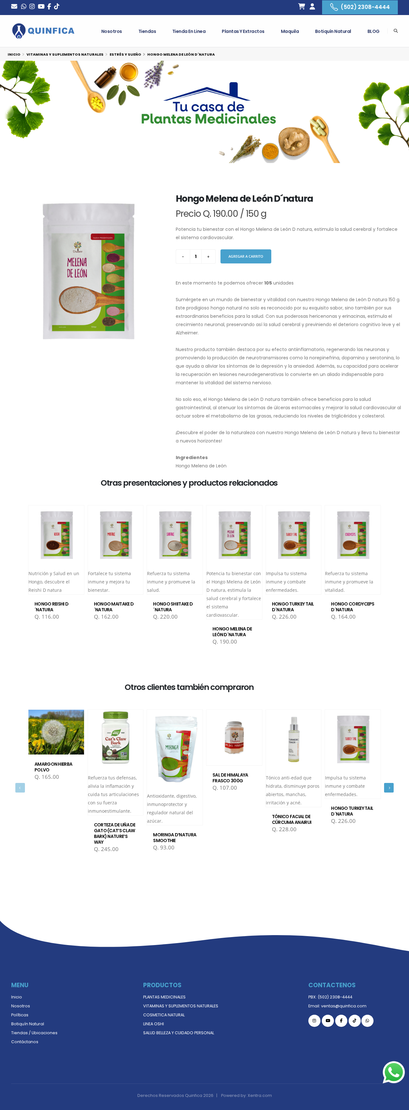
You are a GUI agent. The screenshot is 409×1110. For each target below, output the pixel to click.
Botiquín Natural (333, 31)
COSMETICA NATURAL (164, 1015)
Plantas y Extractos (243, 31)
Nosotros (111, 31)
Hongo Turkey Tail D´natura (293, 607)
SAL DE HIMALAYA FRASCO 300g (230, 778)
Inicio (14, 54)
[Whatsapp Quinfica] (367, 1021)
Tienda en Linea (189, 31)
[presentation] (20, 788)
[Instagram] (32, 7)
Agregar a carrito (245, 256)
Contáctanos (24, 1041)
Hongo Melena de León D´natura (232, 632)
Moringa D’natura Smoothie (174, 838)
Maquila (290, 31)
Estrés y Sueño (125, 54)
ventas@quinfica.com (344, 1006)
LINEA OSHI (153, 1024)
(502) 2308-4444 (365, 7)
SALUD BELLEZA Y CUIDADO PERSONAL (178, 1033)
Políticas (19, 1015)
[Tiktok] (355, 1021)
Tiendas (147, 31)
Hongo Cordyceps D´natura (352, 607)
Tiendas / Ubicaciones (34, 1033)
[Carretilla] (301, 7)
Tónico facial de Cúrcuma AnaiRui (292, 819)
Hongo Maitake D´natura (114, 607)
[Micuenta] (312, 7)
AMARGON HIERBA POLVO (53, 767)
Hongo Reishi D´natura (51, 607)
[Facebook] (49, 7)
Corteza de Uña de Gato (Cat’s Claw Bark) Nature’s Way (114, 833)
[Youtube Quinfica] (41, 7)
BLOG (373, 31)
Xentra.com (260, 1095)
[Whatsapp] (24, 7)
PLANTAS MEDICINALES (164, 997)
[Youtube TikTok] (56, 7)
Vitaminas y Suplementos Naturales (65, 54)
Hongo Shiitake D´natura (173, 607)
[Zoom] (87, 266)
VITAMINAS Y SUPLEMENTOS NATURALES (180, 1006)
